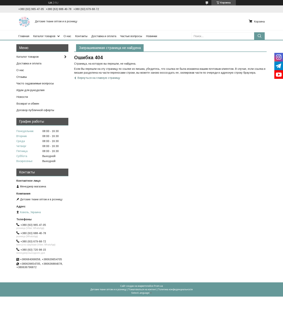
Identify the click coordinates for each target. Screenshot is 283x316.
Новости (22, 96)
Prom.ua (158, 286)
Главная (23, 36)
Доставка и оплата (103, 36)
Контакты (81, 36)
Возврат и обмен (27, 103)
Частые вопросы (131, 36)
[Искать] (259, 36)
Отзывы (21, 76)
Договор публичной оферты (35, 110)
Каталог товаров (44, 36)
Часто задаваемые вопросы (35, 83)
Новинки (151, 36)
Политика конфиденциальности (175, 289)
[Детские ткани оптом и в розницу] (24, 21)
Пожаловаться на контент (142, 289)
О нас (67, 36)
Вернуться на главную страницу (98, 77)
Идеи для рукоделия (30, 90)
